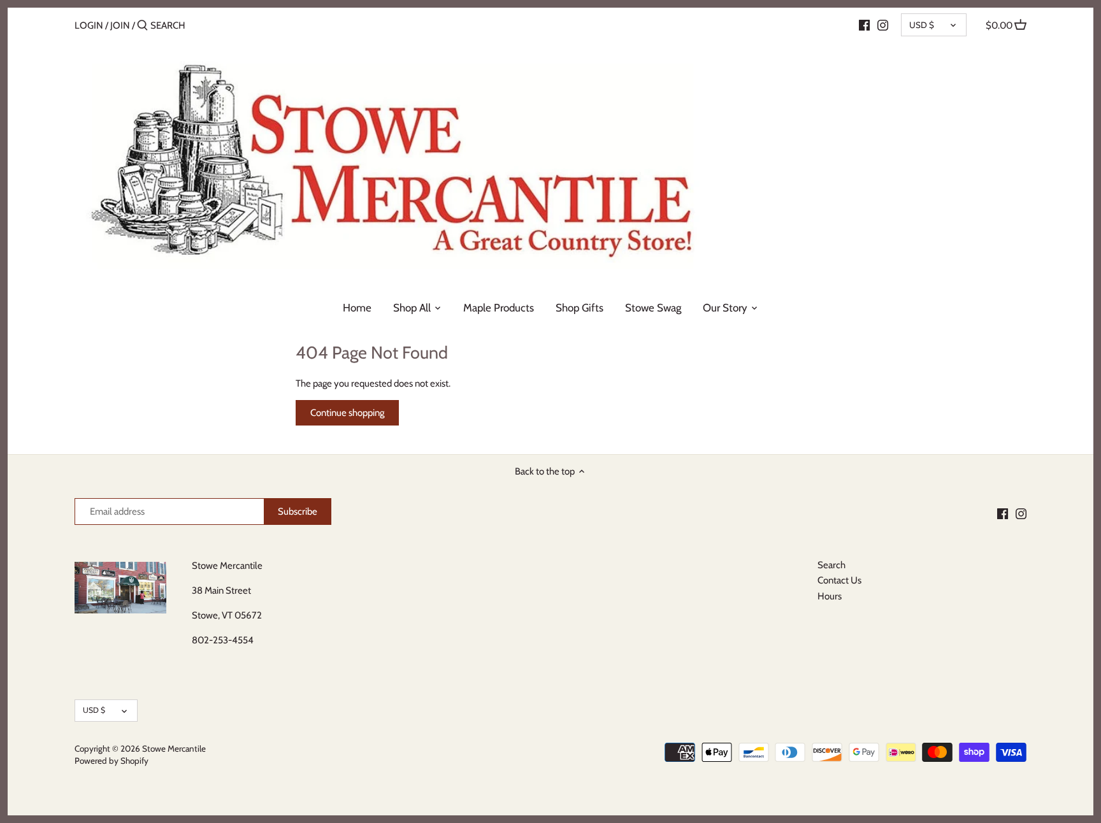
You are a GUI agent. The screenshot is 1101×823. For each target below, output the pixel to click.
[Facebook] (864, 25)
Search (831, 565)
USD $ (921, 25)
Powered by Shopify (111, 760)
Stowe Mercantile (174, 748)
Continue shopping (347, 413)
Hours (829, 596)
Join (120, 25)
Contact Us (839, 580)
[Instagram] (882, 25)
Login (89, 25)
